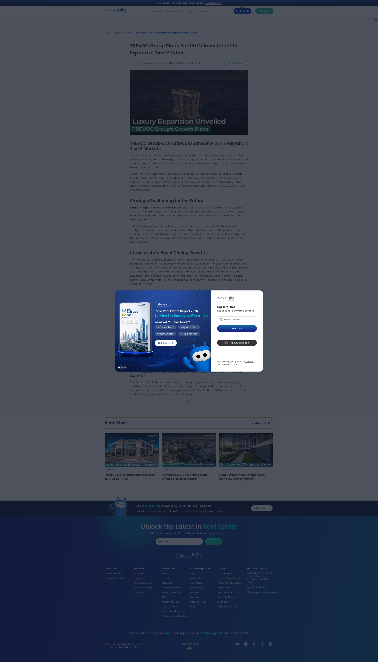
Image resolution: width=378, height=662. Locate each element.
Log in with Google (239, 342)
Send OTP (237, 328)
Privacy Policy (231, 364)
